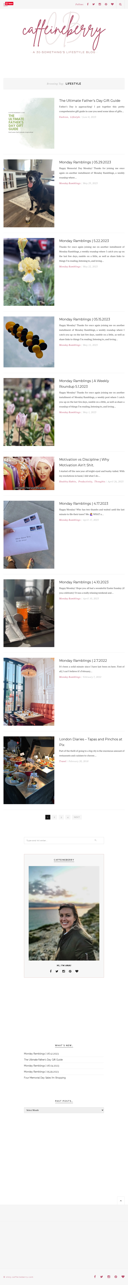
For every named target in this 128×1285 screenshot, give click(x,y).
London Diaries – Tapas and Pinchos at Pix (90, 742)
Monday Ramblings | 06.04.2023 (41, 1065)
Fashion (63, 117)
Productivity (85, 481)
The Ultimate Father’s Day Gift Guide (89, 101)
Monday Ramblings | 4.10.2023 (83, 582)
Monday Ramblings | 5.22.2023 (84, 241)
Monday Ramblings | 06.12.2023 (41, 1053)
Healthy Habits (67, 481)
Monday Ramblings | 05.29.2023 (85, 162)
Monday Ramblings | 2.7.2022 (83, 661)
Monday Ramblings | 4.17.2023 (83, 504)
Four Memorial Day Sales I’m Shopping (45, 1077)
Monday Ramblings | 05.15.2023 (84, 319)
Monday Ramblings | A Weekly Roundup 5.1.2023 (84, 384)
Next (77, 817)
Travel (62, 761)
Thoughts (99, 481)
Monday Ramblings (70, 183)
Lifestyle (75, 117)
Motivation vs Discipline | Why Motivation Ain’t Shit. (84, 462)
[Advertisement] (64, 1011)
